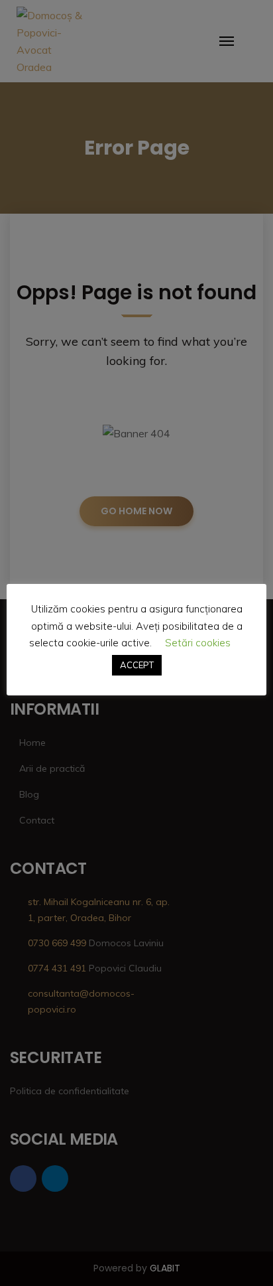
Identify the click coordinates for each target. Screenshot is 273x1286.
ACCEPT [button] (137, 665)
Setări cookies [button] (198, 642)
